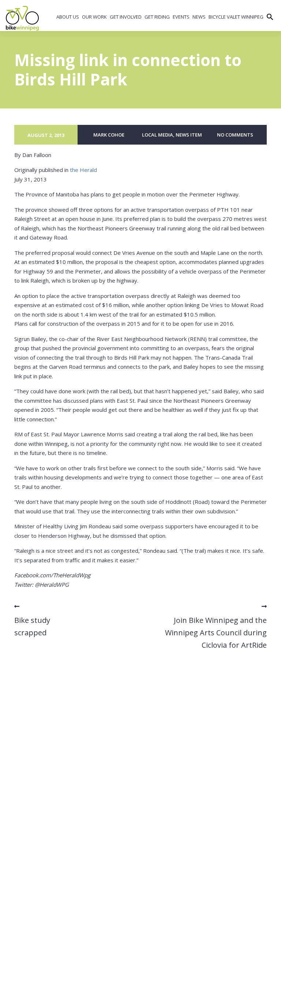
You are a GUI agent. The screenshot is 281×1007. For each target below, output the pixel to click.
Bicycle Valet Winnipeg (236, 17)
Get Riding (157, 17)
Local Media (157, 134)
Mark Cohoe (108, 134)
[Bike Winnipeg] (22, 18)
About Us (67, 17)
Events (181, 17)
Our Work (94, 17)
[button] (270, 17)
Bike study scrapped (32, 626)
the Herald (83, 169)
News (199, 17)
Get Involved (126, 17)
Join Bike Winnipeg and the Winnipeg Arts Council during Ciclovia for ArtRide (216, 632)
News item (189, 134)
